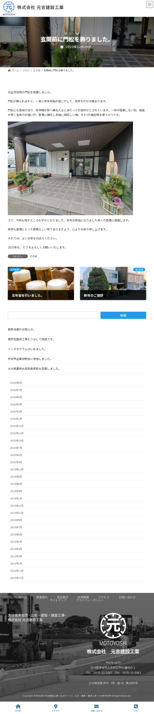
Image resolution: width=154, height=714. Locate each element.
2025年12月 (16, 426)
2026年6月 (16, 397)
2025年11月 (16, 433)
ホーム (22, 597)
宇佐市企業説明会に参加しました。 (30, 359)
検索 (123, 315)
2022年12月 (16, 570)
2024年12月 (16, 469)
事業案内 (42, 597)
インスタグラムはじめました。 (27, 349)
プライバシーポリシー (90, 600)
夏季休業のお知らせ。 (22, 329)
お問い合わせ (127, 597)
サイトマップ (58, 600)
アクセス (103, 597)
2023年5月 (16, 541)
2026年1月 (16, 419)
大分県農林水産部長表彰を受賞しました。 (34, 369)
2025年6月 (16, 455)
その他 (33, 256)
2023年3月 (16, 556)
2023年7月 (16, 527)
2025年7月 (16, 448)
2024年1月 (16, 498)
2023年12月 (16, 505)
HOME (18, 710)
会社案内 (62, 597)
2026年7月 (16, 390)
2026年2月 (16, 411)
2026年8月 (16, 383)
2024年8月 (16, 476)
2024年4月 (16, 491)
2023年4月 (16, 549)
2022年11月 (16, 578)
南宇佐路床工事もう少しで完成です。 (31, 339)
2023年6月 (16, 534)
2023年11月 (16, 513)
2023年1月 (16, 563)
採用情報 (83, 597)
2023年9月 (16, 520)
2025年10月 (16, 440)
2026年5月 (16, 404)
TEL (136, 710)
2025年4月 (16, 462)
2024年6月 (16, 484)
